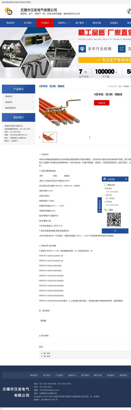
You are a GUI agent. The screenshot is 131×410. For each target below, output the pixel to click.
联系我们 (123, 375)
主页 (119, 86)
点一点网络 (94, 396)
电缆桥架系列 (10, 107)
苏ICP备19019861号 (49, 399)
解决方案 (97, 22)
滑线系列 (8, 96)
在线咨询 (101, 102)
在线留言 (114, 22)
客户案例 (79, 22)
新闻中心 (62, 22)
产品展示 (45, 22)
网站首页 (10, 22)
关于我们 (28, 22)
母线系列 (8, 102)
